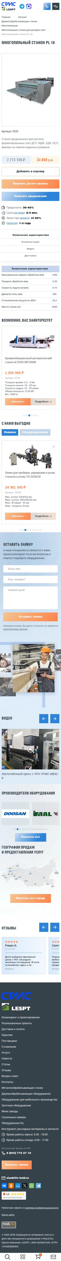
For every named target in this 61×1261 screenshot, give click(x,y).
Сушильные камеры (14, 1117)
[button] (47, 6)
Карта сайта (8, 1214)
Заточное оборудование (16, 1106)
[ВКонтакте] (4, 1185)
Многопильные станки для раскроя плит (23, 30)
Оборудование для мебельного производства (29, 1100)
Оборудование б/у (13, 1123)
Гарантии (7, 1035)
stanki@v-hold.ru (18, 1178)
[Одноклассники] (11, 1185)
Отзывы (9, 928)
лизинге (24, 218)
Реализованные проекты (17, 1023)
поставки (19, 213)
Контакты (7, 1082)
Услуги (6, 1053)
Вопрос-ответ (10, 1076)
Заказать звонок (16, 1165)
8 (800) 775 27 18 (19, 1153)
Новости (7, 1059)
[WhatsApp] (31, 1185)
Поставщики (9, 1041)
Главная (6, 17)
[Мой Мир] (17, 1185)
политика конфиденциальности (41, 1208)
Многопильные (10, 26)
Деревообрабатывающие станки (19, 22)
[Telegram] (38, 1185)
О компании (9, 1047)
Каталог (22, 17)
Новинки (10, 432)
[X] (24, 1185)
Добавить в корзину (30, 171)
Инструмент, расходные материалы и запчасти (30, 1129)
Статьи (6, 1064)
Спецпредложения (35, 432)
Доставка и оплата (13, 1029)
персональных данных (15, 629)
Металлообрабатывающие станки (22, 1088)
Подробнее (42, 402)
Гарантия (12, 223)
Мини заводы (10, 1111)
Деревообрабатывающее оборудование (26, 1094)
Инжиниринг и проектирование (21, 1017)
